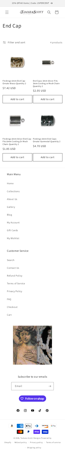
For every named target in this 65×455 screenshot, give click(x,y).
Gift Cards (12, 230)
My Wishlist (13, 238)
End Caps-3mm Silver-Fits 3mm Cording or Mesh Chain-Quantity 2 (46, 83)
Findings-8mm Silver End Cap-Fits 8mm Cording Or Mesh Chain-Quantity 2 (17, 141)
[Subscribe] (50, 386)
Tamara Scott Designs (30, 438)
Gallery (11, 206)
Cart (9, 314)
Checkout (12, 307)
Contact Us (13, 267)
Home (10, 183)
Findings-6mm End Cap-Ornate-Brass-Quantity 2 (14, 82)
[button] (7, 12)
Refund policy (21, 442)
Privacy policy (36, 442)
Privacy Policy (14, 291)
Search (11, 260)
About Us (12, 199)
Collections (13, 191)
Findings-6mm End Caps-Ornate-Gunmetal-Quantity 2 (47, 140)
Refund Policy (14, 275)
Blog (9, 214)
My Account (13, 222)
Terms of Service (16, 283)
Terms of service (53, 442)
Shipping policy (34, 447)
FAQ (9, 299)
